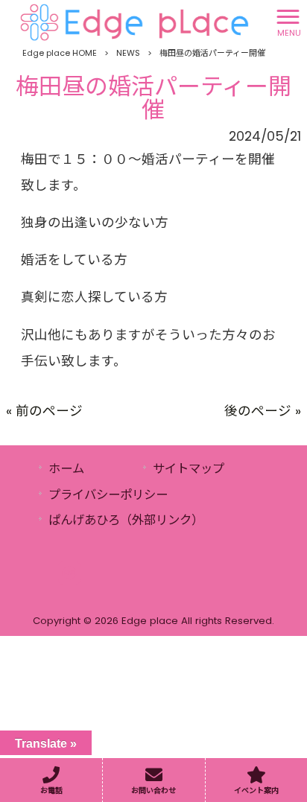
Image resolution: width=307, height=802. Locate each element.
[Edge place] (134, 22)
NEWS (128, 53)
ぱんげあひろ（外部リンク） (125, 520)
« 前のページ (44, 411)
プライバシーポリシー (108, 494)
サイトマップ (188, 468)
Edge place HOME (59, 53)
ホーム (66, 468)
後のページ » (262, 411)
